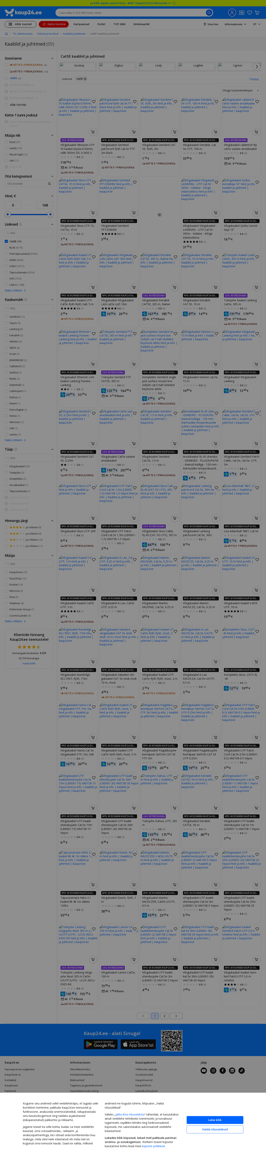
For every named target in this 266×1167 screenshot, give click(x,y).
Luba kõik (215, 1120)
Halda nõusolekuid (215, 1129)
